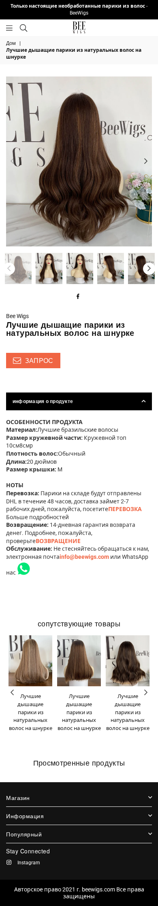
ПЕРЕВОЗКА (125, 509)
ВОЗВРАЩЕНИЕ (58, 541)
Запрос (38, 361)
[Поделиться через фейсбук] (78, 297)
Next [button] (146, 161)
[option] (79, 161)
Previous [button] (12, 161)
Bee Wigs (17, 316)
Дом (11, 43)
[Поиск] (23, 27)
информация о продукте (43, 401)
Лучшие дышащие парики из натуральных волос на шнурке (30, 712)
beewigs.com (98, 889)
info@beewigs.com (84, 557)
